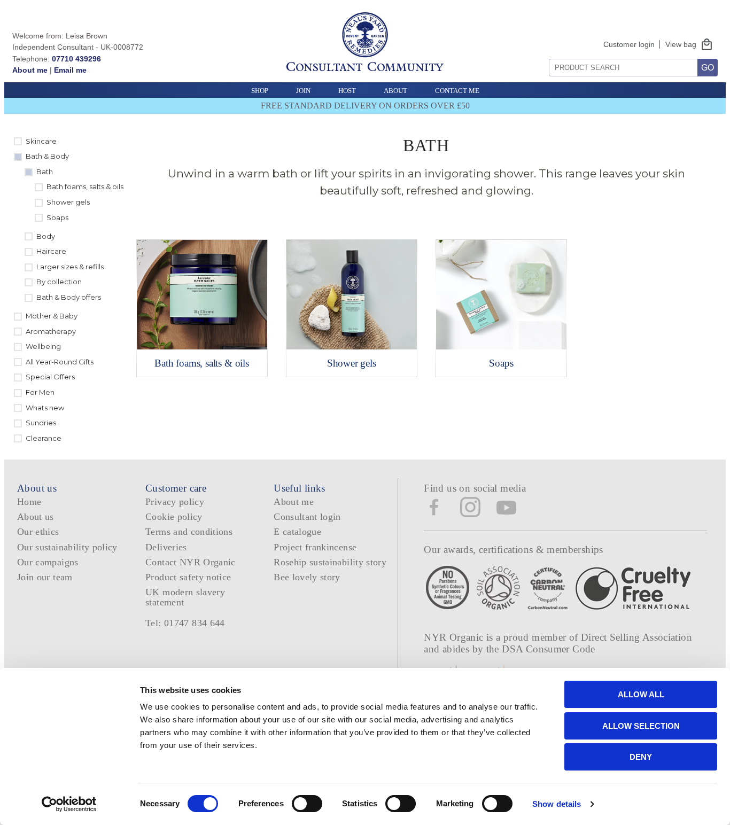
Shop (259, 91)
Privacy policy (174, 501)
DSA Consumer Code (548, 649)
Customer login (629, 44)
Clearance (43, 438)
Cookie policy (174, 516)
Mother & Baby (51, 316)
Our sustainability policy (67, 547)
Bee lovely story (307, 577)
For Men (40, 392)
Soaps (57, 217)
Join (303, 91)
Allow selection (641, 725)
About (395, 91)
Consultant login (307, 516)
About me (30, 70)
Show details (556, 803)
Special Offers (50, 376)
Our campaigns (48, 562)
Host (347, 91)
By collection (59, 281)
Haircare (51, 251)
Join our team (45, 577)
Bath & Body (47, 156)
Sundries (41, 422)
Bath (44, 171)
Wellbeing (43, 346)
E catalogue (297, 531)
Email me (70, 70)
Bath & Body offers (68, 297)
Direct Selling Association (636, 637)
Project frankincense (315, 547)
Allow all (641, 694)
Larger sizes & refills (70, 266)
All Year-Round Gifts (60, 361)
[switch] (307, 803)
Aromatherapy (51, 331)
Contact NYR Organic (190, 562)
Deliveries (166, 547)
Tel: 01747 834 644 (185, 623)
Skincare (41, 141)
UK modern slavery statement (185, 597)
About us (35, 516)
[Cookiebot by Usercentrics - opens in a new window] (69, 804)
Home (29, 501)
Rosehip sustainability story (330, 562)
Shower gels (68, 202)
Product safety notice (188, 577)
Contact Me (457, 91)
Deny (641, 756)
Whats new (45, 407)
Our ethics (38, 531)
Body (45, 236)
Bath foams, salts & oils (84, 186)
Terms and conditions (188, 531)
